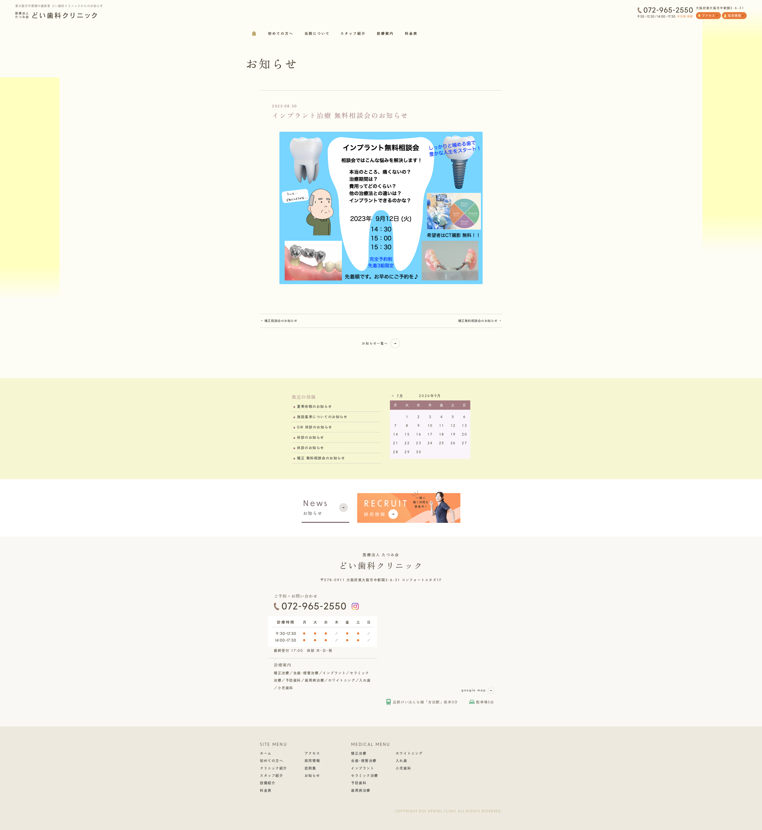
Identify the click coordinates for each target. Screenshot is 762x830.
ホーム (266, 753)
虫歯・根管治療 (364, 760)
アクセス (312, 753)
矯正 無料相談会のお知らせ (321, 458)
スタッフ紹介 (271, 775)
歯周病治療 (360, 790)
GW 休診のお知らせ (314, 427)
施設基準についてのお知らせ (322, 416)
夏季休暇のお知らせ (314, 406)
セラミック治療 (364, 775)
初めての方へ (271, 760)
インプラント (362, 768)
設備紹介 (267, 783)
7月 (400, 396)
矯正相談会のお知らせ (281, 320)
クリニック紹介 (273, 768)
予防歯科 (359, 783)
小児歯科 (403, 768)
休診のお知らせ (310, 437)
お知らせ (316, 508)
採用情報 (312, 760)
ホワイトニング (409, 753)
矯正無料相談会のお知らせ (477, 320)
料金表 (266, 790)
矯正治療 (359, 753)
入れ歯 (401, 760)
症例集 (310, 768)
